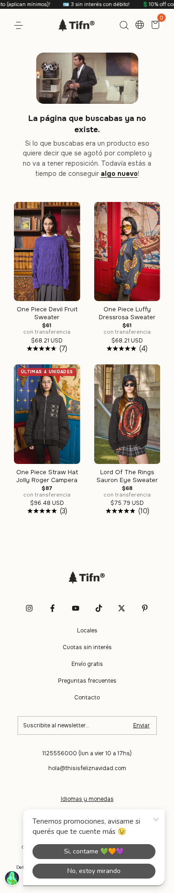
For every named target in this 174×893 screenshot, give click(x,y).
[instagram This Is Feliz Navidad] (29, 608)
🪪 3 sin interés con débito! (86, 4)
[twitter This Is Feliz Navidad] (121, 608)
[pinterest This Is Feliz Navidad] (144, 608)
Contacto (87, 697)
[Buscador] (124, 25)
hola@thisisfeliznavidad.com (87, 768)
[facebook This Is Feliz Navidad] (52, 608)
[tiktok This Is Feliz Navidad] (99, 608)
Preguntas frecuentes (87, 681)
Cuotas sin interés (87, 647)
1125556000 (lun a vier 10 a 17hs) (87, 753)
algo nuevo (119, 173)
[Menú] (20, 25)
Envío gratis (87, 664)
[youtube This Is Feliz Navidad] (75, 608)
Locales (87, 630)
